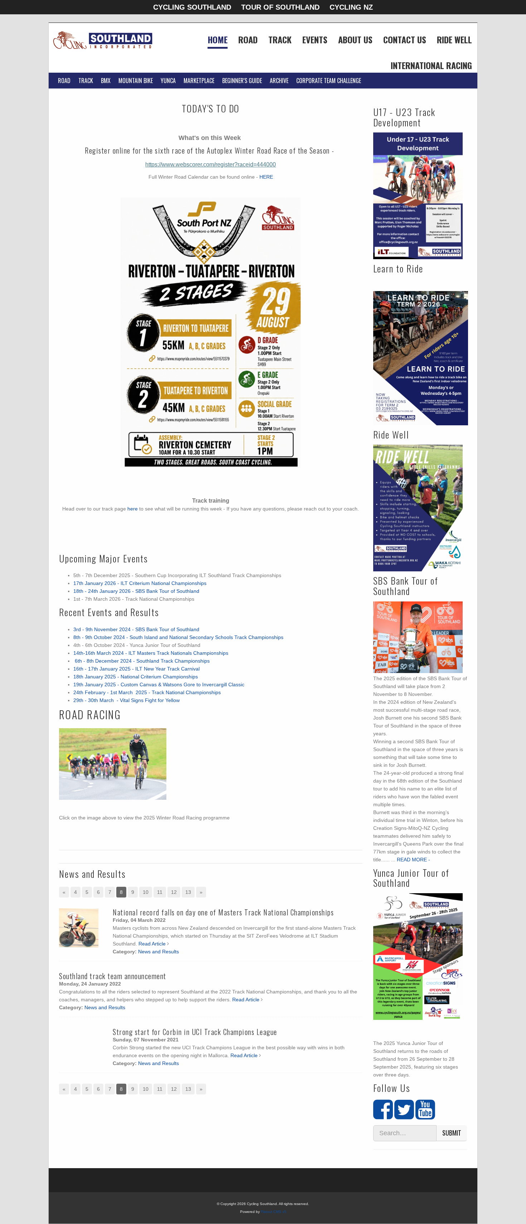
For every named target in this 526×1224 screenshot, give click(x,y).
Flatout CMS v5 (273, 1212)
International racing (431, 66)
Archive (279, 80)
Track (280, 40)
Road (248, 40)
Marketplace (199, 80)
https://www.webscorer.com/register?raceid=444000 (210, 164)
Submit (451, 1132)
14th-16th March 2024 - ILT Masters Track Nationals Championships (151, 653)
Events (314, 40)
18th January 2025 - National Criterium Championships (135, 676)
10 (145, 892)
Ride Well (454, 40)
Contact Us (404, 40)
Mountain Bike (135, 80)
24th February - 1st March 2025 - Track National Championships (147, 692)
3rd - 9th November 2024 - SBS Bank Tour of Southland (136, 629)
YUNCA (168, 80)
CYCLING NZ (351, 7)
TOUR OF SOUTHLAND (280, 7)
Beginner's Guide (242, 80)
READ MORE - (413, 859)
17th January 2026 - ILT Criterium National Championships (139, 583)
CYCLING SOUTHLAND (192, 7)
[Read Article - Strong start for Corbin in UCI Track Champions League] (78, 1047)
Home (218, 40)
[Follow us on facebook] (383, 1116)
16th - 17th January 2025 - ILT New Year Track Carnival (136, 669)
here (132, 509)
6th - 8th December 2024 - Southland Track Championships (141, 661)
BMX (106, 80)
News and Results (158, 951)
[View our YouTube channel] (425, 1116)
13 (188, 892)
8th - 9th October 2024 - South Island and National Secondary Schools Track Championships (178, 637)
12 (174, 892)
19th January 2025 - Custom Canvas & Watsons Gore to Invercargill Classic (158, 684)
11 (159, 892)
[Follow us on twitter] (404, 1116)
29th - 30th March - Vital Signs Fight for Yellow (126, 700)
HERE (266, 177)
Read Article (152, 944)
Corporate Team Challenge (328, 80)
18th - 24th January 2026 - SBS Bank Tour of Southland (136, 591)
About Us (355, 40)
